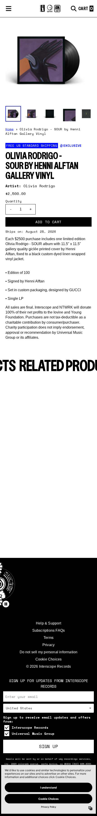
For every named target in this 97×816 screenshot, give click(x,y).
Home (9, 129)
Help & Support (48, 623)
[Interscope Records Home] (48, 9)
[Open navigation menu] (9, 9)
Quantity (13, 201)
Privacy (48, 645)
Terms (48, 638)
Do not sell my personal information (49, 652)
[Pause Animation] (6, 604)
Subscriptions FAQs (48, 630)
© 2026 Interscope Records (48, 666)
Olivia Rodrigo (39, 186)
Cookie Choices (48, 659)
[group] (13, 114)
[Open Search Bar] (73, 8)
